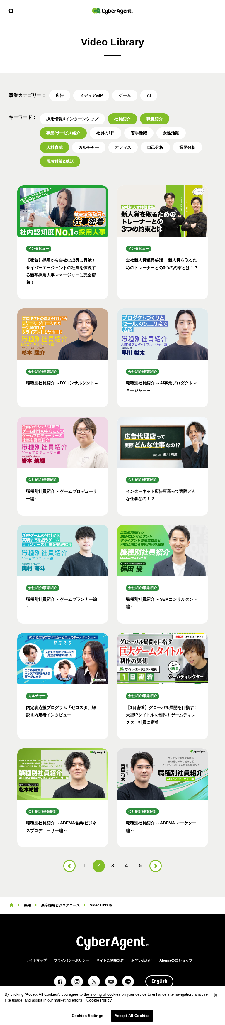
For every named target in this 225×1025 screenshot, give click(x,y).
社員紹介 (122, 118)
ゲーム (125, 95)
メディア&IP (91, 95)
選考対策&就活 (60, 161)
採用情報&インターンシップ (72, 118)
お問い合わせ (141, 960)
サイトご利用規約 (110, 960)
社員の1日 (105, 133)
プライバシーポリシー (71, 960)
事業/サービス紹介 (63, 133)
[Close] (215, 995)
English (159, 981)
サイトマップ (36, 960)
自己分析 (155, 147)
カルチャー (89, 147)
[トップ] (11, 905)
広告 (60, 95)
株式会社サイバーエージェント (112, 11)
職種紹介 (154, 118)
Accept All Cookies (132, 1016)
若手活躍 (139, 133)
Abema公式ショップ (175, 960)
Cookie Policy (99, 1000)
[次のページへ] (155, 866)
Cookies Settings (87, 1016)
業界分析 (187, 147)
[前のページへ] (69, 866)
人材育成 (54, 147)
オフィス (123, 147)
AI (149, 95)
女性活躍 (171, 133)
